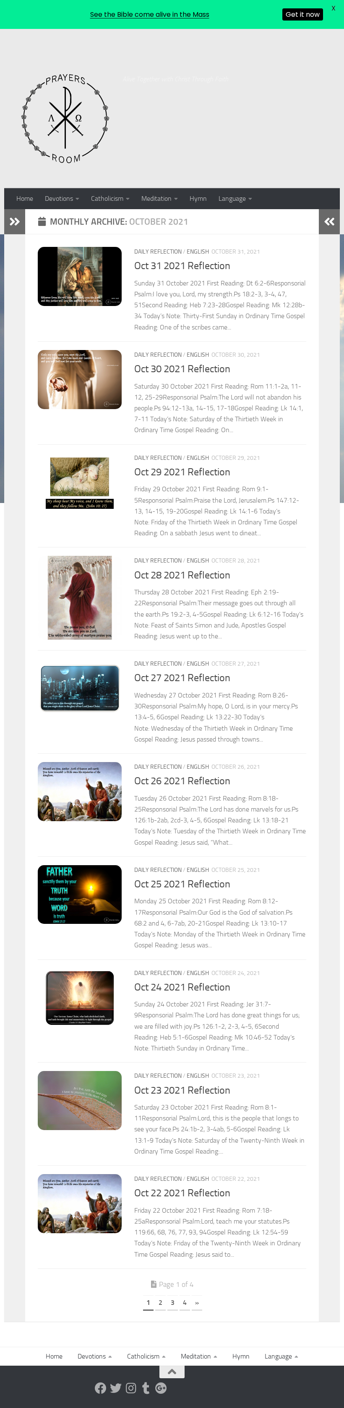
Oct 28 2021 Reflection (182, 575)
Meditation (156, 198)
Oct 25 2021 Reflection (182, 884)
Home (24, 198)
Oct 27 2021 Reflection (182, 678)
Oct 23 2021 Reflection (182, 1090)
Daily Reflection (158, 251)
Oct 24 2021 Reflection (182, 987)
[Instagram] (131, 1388)
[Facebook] (101, 1388)
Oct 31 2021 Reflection (182, 266)
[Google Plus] (161, 1388)
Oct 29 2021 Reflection (182, 472)
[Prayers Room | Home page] (65, 119)
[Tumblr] (146, 1388)
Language (232, 198)
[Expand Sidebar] (14, 221)
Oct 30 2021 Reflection (182, 369)
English (198, 251)
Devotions (59, 198)
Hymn (198, 198)
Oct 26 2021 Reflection (182, 781)
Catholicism (107, 198)
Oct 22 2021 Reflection (182, 1193)
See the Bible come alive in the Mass (149, 14)
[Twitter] (116, 1388)
